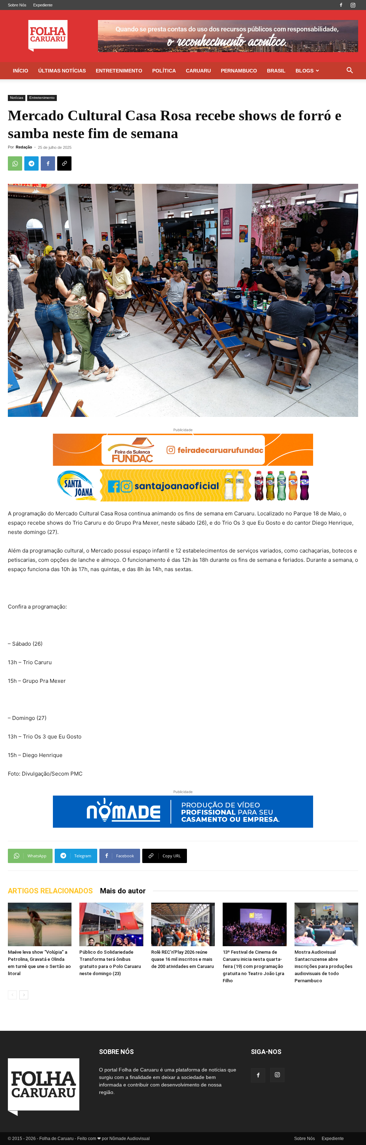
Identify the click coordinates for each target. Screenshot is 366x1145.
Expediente (43, 5)
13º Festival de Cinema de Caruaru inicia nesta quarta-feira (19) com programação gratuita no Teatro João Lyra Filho (253, 966)
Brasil (276, 71)
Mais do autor (123, 891)
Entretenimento (119, 71)
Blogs (304, 71)
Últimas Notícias (62, 71)
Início (20, 71)
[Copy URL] (64, 163)
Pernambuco (239, 71)
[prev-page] (12, 994)
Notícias (16, 98)
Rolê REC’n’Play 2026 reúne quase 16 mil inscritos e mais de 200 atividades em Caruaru (182, 959)
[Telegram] (31, 163)
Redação (24, 147)
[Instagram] (352, 5)
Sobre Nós (17, 5)
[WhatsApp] (15, 163)
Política (164, 71)
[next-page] (23, 994)
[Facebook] (341, 5)
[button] (349, 71)
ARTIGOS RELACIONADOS (50, 891)
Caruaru (198, 71)
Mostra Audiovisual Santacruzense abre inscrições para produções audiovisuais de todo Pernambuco (323, 966)
